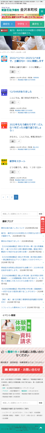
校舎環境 (37, 413)
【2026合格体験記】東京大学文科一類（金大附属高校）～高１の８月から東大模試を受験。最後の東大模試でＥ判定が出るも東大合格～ (22, 249)
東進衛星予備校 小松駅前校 (11, 397)
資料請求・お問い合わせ (24, 370)
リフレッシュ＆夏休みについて (13, 307)
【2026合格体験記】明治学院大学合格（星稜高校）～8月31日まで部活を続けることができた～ (22, 290)
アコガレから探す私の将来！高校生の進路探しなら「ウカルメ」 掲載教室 (23, 426)
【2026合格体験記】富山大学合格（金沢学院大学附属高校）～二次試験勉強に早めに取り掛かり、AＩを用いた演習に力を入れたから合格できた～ (22, 278)
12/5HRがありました (21, 91)
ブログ (12, 52)
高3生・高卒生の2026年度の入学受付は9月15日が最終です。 (24, 32)
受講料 (17, 415)
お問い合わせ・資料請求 (34, 415)
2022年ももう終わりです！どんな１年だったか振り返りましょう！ (26, 127)
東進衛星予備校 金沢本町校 (26, 80)
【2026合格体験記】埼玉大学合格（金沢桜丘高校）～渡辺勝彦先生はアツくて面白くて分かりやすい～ (22, 258)
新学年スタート (18, 161)
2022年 (18, 52)
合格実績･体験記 (7, 415)
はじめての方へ (18, 413)
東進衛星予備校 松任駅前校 (30, 394)
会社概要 (5, 418)
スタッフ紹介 (28, 413)
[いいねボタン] (13, 71)
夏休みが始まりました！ (11, 241)
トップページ (4, 52)
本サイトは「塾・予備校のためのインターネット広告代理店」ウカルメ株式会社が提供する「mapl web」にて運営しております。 (22, 429)
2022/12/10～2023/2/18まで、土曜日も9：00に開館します (27, 59)
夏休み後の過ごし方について (13, 228)
